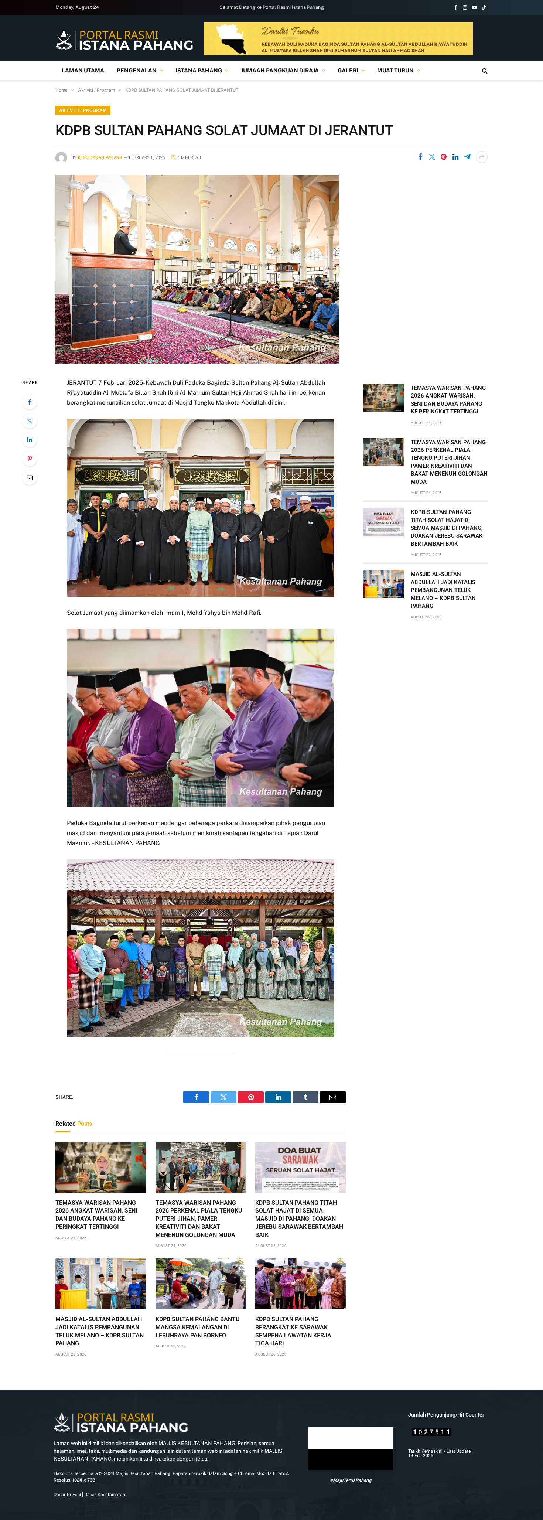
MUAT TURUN (395, 70)
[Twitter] (29, 420)
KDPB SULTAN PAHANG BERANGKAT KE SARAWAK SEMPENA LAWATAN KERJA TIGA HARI (293, 1331)
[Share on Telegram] (467, 157)
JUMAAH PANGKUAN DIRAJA (280, 70)
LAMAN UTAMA (83, 70)
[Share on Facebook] (420, 157)
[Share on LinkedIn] (455, 157)
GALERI (348, 70)
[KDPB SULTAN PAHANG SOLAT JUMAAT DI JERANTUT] (197, 362)
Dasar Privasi (67, 1494)
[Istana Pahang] (124, 40)
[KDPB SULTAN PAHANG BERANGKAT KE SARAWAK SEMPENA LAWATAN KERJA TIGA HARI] (300, 1283)
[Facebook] (29, 402)
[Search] (484, 70)
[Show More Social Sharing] (482, 157)
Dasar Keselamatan (104, 1494)
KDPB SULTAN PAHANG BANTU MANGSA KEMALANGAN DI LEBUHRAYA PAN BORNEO (198, 1327)
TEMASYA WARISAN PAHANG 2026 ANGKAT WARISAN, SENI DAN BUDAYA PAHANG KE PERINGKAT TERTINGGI (96, 1214)
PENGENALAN (137, 70)
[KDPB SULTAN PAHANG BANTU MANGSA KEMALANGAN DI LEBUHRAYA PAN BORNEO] (201, 1283)
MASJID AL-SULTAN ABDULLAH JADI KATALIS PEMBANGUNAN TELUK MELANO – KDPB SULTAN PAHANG (99, 1331)
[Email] (29, 477)
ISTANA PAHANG (198, 70)
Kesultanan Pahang (100, 157)
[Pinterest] (29, 458)
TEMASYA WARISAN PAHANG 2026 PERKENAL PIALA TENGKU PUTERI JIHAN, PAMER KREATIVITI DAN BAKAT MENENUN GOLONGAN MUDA (199, 1218)
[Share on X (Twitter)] (431, 157)
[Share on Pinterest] (443, 157)
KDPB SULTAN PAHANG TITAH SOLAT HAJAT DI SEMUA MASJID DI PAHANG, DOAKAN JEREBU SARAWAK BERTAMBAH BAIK (299, 1218)
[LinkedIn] (29, 439)
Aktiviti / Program (83, 110)
